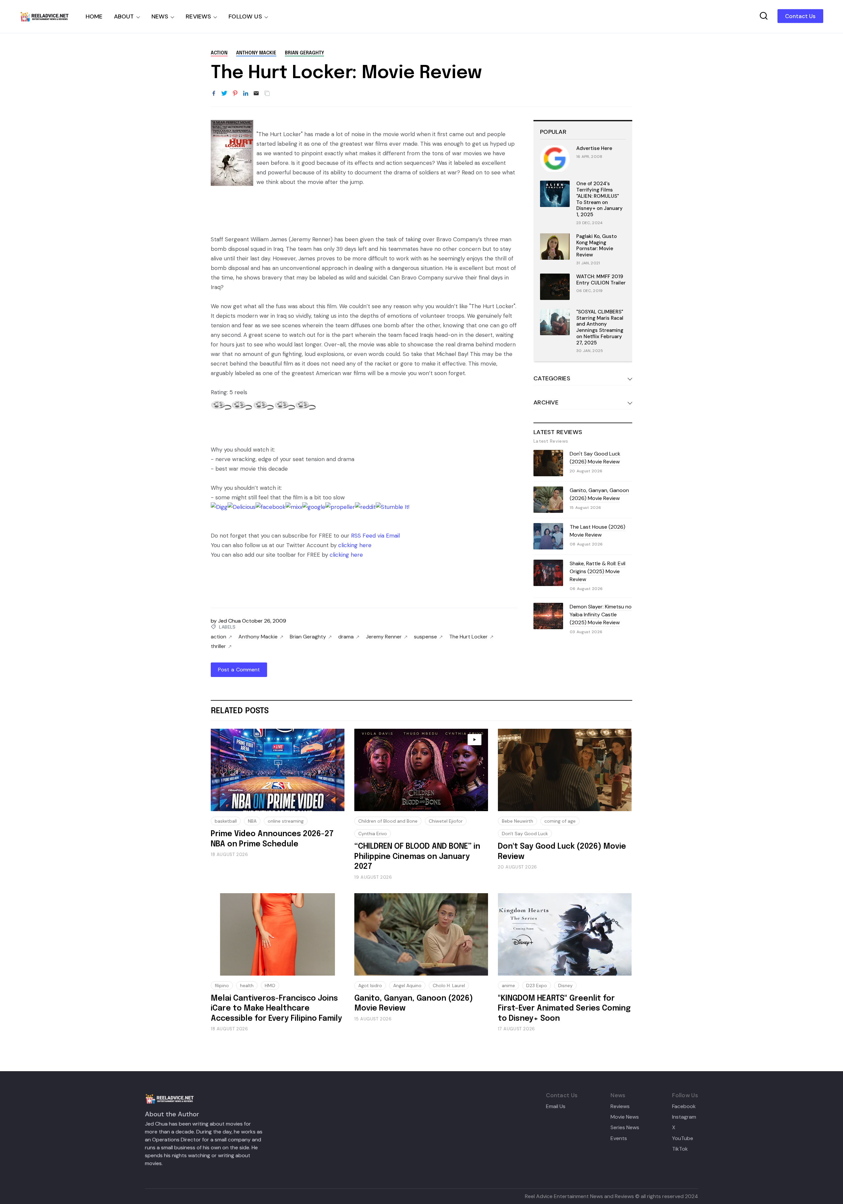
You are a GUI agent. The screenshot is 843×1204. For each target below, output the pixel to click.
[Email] (256, 94)
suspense (425, 637)
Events (619, 1138)
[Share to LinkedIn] (246, 94)
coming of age (560, 821)
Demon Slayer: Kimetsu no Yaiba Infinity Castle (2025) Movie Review (601, 614)
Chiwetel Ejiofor (446, 821)
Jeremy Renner (384, 637)
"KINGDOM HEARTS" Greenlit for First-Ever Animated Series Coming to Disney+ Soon (564, 1008)
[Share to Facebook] (214, 94)
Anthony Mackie (256, 53)
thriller (218, 646)
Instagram (684, 1117)
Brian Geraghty (304, 53)
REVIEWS (198, 16)
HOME (94, 16)
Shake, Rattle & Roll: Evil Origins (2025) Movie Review (597, 571)
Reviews (620, 1106)
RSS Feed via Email (375, 535)
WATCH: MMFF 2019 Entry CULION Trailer (601, 279)
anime (508, 985)
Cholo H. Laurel (449, 985)
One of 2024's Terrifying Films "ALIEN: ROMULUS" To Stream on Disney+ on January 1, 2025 (599, 199)
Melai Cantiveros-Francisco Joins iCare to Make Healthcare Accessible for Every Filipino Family (276, 1008)
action (219, 53)
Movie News (625, 1117)
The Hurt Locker (468, 637)
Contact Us (800, 16)
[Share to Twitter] (224, 94)
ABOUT (124, 16)
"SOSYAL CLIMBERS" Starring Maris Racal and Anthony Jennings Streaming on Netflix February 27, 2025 (599, 327)
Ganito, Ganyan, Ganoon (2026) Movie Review (599, 494)
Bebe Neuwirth (517, 821)
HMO (270, 985)
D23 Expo (536, 985)
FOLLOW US (245, 16)
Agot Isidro (370, 985)
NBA (252, 821)
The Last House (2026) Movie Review (597, 530)
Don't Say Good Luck (525, 834)
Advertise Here (594, 148)
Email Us (555, 1106)
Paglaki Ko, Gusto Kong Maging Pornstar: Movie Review (596, 245)
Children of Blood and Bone (388, 821)
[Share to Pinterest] (235, 94)
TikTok (680, 1149)
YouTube (682, 1138)
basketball (226, 821)
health (247, 985)
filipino (222, 985)
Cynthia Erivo (372, 834)
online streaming (286, 821)
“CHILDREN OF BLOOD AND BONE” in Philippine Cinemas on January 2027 (417, 856)
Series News (625, 1128)
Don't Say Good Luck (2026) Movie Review (595, 457)
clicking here (354, 545)
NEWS (160, 16)
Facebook (684, 1106)
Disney (565, 985)
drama (346, 637)
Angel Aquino (407, 985)
